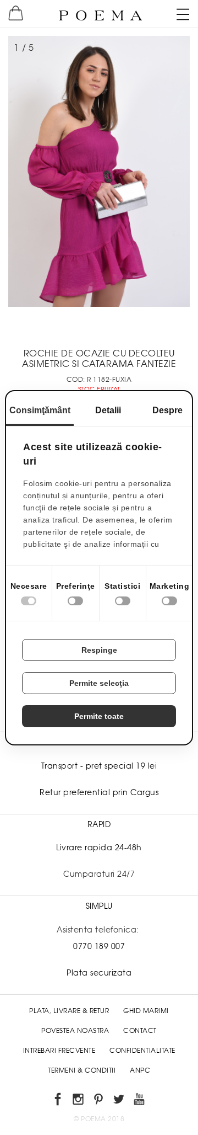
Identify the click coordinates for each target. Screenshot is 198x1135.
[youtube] (140, 1101)
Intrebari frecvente (59, 1050)
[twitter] (119, 1101)
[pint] (99, 1101)
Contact (140, 1031)
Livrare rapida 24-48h (99, 847)
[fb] (58, 1101)
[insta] (79, 1101)
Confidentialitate (142, 1050)
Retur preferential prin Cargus (99, 792)
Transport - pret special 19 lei (99, 765)
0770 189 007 (99, 946)
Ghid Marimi (146, 1011)
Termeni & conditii (82, 1070)
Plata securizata (99, 972)
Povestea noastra (75, 1031)
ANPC (140, 1070)
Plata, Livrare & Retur (69, 1011)
